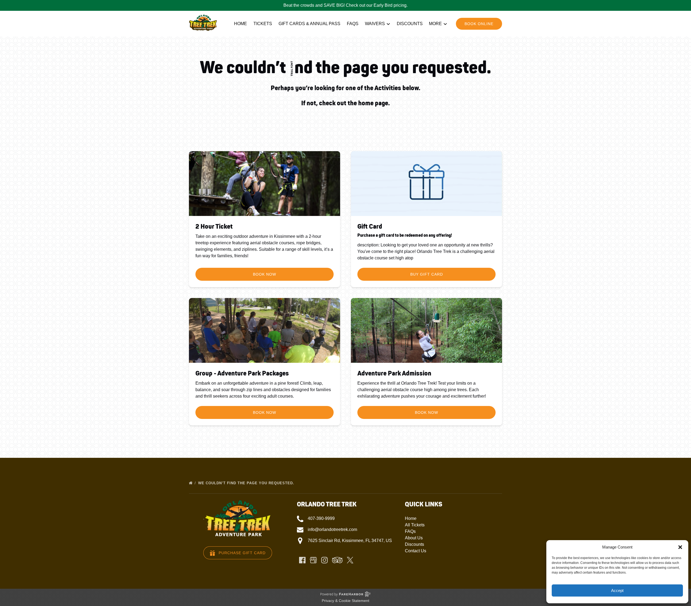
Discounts (410, 23)
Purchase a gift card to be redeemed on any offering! (404, 235)
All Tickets (415, 525)
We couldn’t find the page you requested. (247, 483)
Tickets (262, 23)
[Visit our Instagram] (324, 560)
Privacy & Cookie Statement (345, 600)
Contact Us (415, 551)
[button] (680, 547)
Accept (617, 590)
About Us (414, 538)
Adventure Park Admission (394, 373)
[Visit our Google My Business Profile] (313, 560)
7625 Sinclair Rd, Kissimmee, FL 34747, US (350, 540)
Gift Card (369, 227)
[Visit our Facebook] (302, 560)
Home (240, 23)
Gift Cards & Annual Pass (309, 23)
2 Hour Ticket (214, 227)
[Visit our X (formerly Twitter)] (350, 560)
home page (373, 103)
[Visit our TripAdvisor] (337, 560)
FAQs (352, 23)
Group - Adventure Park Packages (242, 373)
